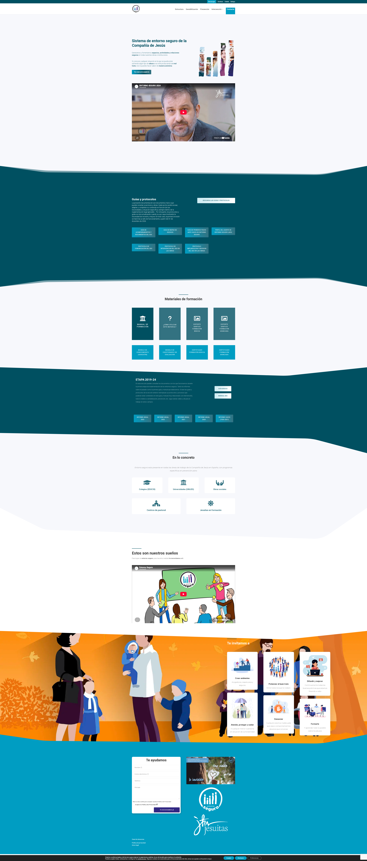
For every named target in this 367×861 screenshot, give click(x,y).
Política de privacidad (139, 843)
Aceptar (228, 858)
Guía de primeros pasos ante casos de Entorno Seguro (197, 232)
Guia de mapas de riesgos (170, 231)
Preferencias (254, 858)
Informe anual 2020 (204, 418)
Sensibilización (192, 9)
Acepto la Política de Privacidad (145, 804)
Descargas (211, 1)
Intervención (217, 9)
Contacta (230, 9)
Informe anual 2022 (163, 418)
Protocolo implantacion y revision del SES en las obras (196, 249)
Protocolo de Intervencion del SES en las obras (170, 249)
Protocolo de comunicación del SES (143, 247)
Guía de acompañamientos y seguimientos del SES (143, 232)
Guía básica (222, 388)
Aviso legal (135, 845)
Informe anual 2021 (183, 418)
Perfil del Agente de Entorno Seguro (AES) (223, 231)
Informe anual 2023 (142, 418)
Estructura (179, 9)
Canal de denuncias (138, 839)
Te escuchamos (141, 72)
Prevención (204, 9)
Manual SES (222, 396)
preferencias (142, 859)
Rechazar (241, 858)
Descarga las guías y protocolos (216, 200)
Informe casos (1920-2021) (224, 418)
